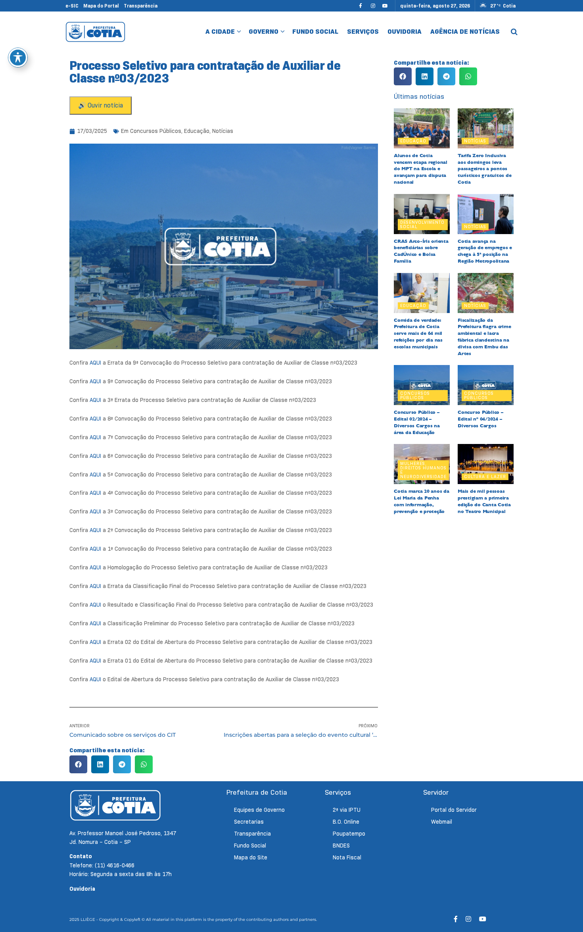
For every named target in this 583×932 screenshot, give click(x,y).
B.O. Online (346, 821)
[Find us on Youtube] (385, 6)
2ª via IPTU (347, 809)
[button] (78, 764)
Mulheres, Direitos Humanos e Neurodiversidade (423, 470)
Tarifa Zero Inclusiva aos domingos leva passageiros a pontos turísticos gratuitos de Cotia (484, 169)
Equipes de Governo (259, 809)
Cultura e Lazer (485, 476)
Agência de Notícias (465, 31)
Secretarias (249, 821)
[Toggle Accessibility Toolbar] (17, 57)
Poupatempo (349, 833)
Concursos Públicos (155, 131)
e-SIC (72, 6)
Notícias (222, 131)
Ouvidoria (404, 31)
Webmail (441, 821)
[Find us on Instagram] (373, 6)
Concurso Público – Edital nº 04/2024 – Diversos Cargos (480, 419)
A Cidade (220, 31)
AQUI (95, 362)
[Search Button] (514, 32)
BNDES (341, 845)
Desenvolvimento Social (422, 224)
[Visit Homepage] (95, 31)
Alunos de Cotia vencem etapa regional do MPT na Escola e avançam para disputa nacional (420, 169)
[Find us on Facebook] (360, 6)
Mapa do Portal (101, 6)
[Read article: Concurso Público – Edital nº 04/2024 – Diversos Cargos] (486, 385)
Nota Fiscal (347, 857)
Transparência (140, 6)
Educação (196, 131)
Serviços (363, 31)
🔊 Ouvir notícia (100, 105)
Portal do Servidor (454, 809)
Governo (263, 31)
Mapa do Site (250, 857)
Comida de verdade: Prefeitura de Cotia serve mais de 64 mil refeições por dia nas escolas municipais (418, 333)
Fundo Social (315, 31)
